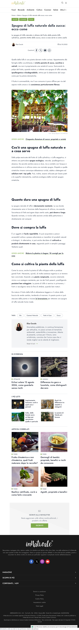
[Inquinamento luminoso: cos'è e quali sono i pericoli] (18, 404)
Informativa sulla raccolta (7, 629)
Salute (55, 10)
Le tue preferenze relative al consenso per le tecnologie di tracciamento (54, 627)
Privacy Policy (39, 595)
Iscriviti (39, 525)
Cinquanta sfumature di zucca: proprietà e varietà (46, 139)
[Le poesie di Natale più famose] (47, 416)
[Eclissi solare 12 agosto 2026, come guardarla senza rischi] (25, 367)
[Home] (18, 3)
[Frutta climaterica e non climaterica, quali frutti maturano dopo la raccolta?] (25, 442)
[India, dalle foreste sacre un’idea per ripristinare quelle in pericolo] (18, 416)
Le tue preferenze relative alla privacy (27, 629)
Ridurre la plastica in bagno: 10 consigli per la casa (37, 254)
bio (20, 315)
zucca (59, 315)
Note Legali (39, 606)
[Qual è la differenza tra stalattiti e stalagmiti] (47, 404)
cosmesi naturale (32, 315)
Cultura (39, 10)
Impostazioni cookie (39, 602)
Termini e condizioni (39, 591)
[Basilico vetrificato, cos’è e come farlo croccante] (25, 477)
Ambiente (30, 10)
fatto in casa (47, 315)
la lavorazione (41, 298)
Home (13, 15)
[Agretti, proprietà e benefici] (54, 477)
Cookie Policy (39, 599)
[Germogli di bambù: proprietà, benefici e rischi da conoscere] (54, 442)
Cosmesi (47, 10)
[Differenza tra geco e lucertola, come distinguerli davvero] (54, 367)
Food (14, 10)
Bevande (21, 10)
